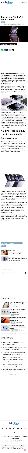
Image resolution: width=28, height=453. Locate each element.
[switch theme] (24, 2)
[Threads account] (25, 428)
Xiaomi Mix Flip (20, 73)
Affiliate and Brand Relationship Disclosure (14, 440)
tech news (3, 245)
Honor (13, 322)
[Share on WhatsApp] (2, 50)
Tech (2, 243)
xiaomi (2, 22)
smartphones (11, 243)
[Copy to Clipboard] (13, 50)
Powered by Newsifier (14, 451)
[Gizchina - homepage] (8, 2)
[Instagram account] (10, 428)
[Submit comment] (25, 273)
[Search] (22, 2)
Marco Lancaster (7, 24)
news (6, 243)
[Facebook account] (6, 428)
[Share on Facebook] (5, 50)
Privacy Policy (17, 436)
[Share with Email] (10, 50)
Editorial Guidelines (14, 438)
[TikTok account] (14, 428)
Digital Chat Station (10, 86)
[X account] (2, 428)
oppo (17, 243)
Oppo (21, 243)
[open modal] (26, 2)
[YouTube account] (18, 428)
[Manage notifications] (25, 450)
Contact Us (9, 436)
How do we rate (14, 443)
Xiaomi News (14, 330)
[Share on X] (7, 50)
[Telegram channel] (14, 432)
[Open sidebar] (1, 2)
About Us (3, 436)
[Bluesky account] (21, 428)
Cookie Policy (24, 436)
